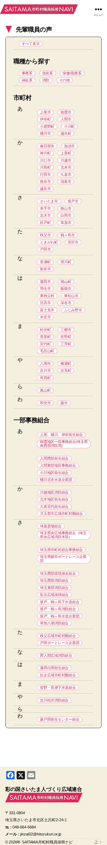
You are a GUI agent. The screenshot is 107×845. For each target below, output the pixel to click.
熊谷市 (45, 181)
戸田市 (45, 249)
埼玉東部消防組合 (54, 588)
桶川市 (45, 133)
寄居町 (45, 378)
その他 (64, 80)
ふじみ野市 (73, 310)
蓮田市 (45, 282)
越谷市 (45, 189)
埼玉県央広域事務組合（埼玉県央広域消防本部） (63, 535)
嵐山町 (45, 390)
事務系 (27, 73)
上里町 (66, 153)
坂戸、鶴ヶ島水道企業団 (59, 616)
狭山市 (66, 208)
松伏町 (45, 330)
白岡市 (66, 215)
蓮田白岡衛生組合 (54, 668)
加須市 (69, 146)
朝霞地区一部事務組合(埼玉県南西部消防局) (64, 444)
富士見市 (47, 310)
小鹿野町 (47, 126)
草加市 (66, 223)
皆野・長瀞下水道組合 (58, 687)
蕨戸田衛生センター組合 (59, 719)
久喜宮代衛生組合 (54, 506)
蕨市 (64, 403)
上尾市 (45, 112)
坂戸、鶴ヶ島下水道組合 (59, 602)
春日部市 (47, 146)
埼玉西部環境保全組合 (58, 573)
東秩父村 (47, 296)
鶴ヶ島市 (68, 235)
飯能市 (66, 288)
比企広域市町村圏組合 (58, 675)
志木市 (45, 215)
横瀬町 (66, 363)
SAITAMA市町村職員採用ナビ (39, 9)
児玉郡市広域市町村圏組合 (61, 513)
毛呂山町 (47, 351)
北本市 (66, 167)
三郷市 (66, 330)
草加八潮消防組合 (54, 623)
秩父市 (45, 235)
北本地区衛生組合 (54, 499)
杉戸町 (45, 223)
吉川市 (45, 370)
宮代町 (45, 344)
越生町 (66, 133)
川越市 (66, 160)
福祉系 (27, 80)
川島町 (45, 167)
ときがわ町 (49, 242)
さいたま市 (49, 201)
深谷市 (66, 303)
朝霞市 (66, 112)
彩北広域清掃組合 (54, 595)
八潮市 (45, 363)
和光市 (45, 403)
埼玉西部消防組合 (54, 580)
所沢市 (73, 242)
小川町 (69, 126)
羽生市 (45, 288)
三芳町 (66, 344)
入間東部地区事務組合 (58, 465)
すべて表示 (31, 44)
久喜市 (66, 174)
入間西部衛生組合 (54, 458)
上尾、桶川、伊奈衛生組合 (61, 435)
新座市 (45, 269)
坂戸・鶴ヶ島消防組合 (58, 609)
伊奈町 (45, 119)
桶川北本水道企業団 (56, 480)
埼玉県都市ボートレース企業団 (63, 559)
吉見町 (66, 370)
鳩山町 (66, 282)
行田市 (45, 174)
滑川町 (66, 262)
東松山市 (71, 296)
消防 (45, 80)
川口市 (45, 160)
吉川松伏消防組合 (54, 700)
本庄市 (45, 317)
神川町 (45, 153)
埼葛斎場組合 (50, 526)
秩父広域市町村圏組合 (58, 636)
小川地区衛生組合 (54, 473)
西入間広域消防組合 (56, 655)
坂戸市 (73, 201)
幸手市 (45, 208)
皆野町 (66, 337)
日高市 (45, 303)
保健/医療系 (72, 73)
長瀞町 (45, 262)
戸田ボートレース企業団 (59, 643)
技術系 (47, 73)
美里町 (45, 337)
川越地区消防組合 (54, 492)
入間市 (66, 119)
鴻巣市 (66, 181)
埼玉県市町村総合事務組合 (61, 550)
